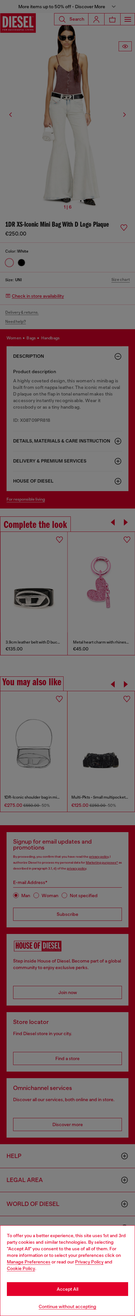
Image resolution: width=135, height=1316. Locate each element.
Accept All (67, 1289)
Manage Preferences (28, 1261)
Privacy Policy (89, 1261)
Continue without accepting (67, 1306)
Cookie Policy (21, 1268)
